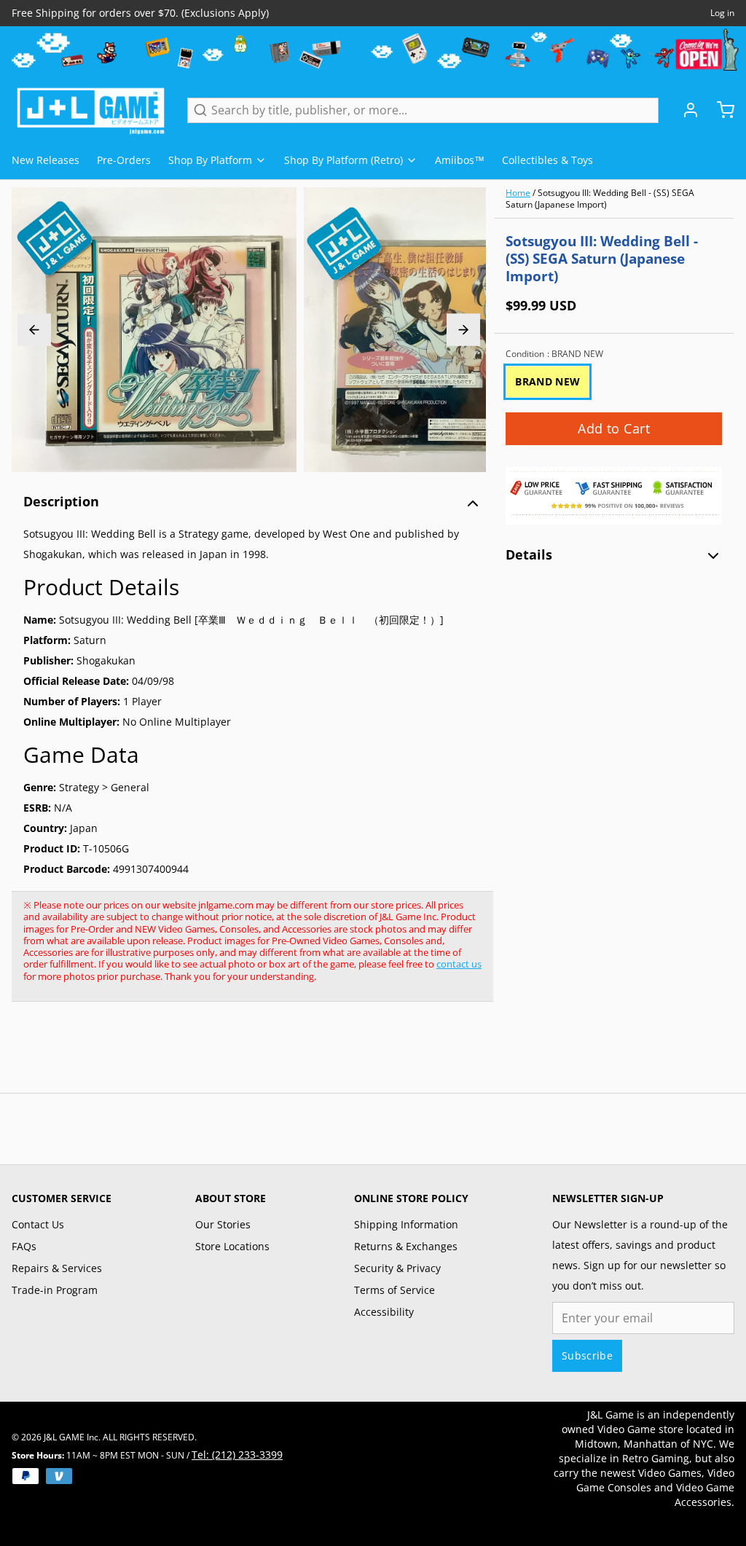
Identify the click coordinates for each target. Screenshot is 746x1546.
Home (518, 193)
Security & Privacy (397, 1268)
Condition (554, 354)
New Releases (45, 160)
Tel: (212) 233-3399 (237, 1454)
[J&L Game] (91, 110)
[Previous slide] (34, 329)
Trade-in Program (55, 1290)
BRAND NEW (547, 381)
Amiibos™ (459, 160)
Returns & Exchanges (406, 1246)
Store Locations (232, 1246)
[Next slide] (463, 329)
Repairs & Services (57, 1268)
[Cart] (719, 110)
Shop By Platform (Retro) (343, 160)
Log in (722, 13)
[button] (614, 428)
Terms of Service (394, 1290)
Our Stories (223, 1224)
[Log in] (684, 110)
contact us (459, 963)
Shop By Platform (210, 160)
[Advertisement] (277, 1055)
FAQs (24, 1246)
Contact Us (38, 1224)
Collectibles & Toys (547, 160)
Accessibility (384, 1312)
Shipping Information (406, 1224)
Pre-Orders (124, 160)
